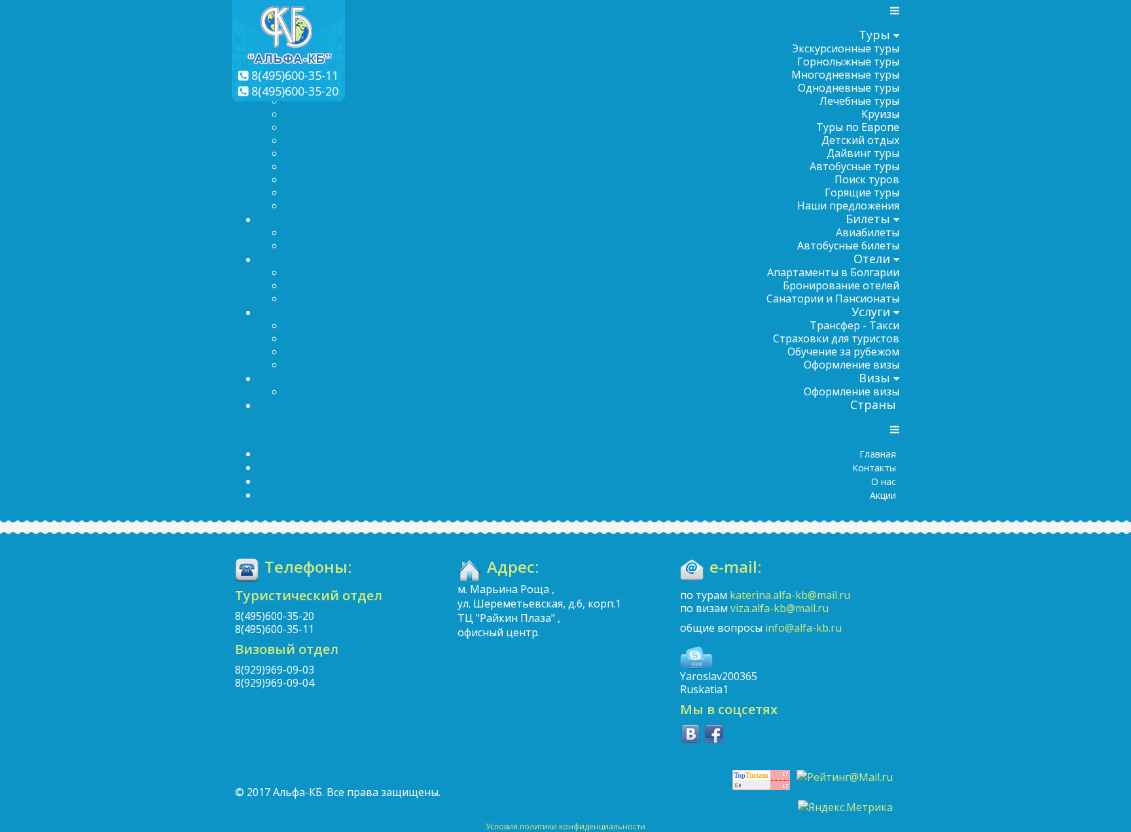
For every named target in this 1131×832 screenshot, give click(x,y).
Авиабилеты (867, 232)
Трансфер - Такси (854, 325)
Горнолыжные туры (848, 61)
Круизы (880, 114)
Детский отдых (860, 140)
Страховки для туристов (836, 338)
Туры (874, 35)
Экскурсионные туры (845, 48)
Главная (877, 454)
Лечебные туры (859, 101)
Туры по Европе (857, 127)
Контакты (874, 467)
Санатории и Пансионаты (832, 298)
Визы (874, 378)
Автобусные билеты (848, 245)
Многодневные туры (845, 74)
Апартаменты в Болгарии (833, 272)
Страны (873, 404)
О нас (883, 481)
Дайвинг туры (863, 153)
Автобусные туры (854, 166)
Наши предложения (848, 205)
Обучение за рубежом (843, 351)
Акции (883, 495)
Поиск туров (867, 179)
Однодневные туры (848, 88)
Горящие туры (862, 192)
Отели (871, 258)
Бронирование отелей (841, 285)
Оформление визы (851, 364)
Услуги (871, 311)
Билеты (868, 218)
